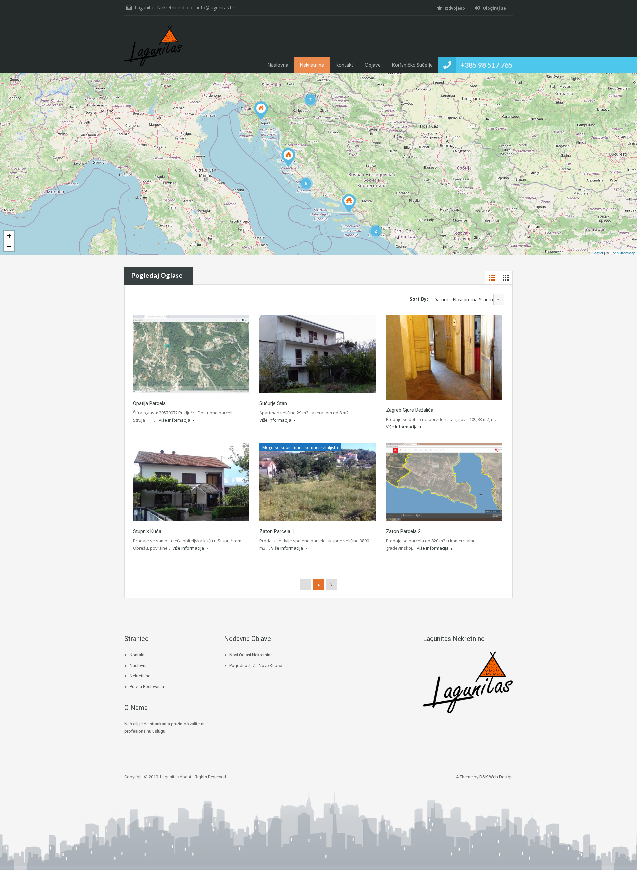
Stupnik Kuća (147, 531)
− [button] (9, 246)
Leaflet (597, 252)
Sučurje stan (273, 403)
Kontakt (344, 65)
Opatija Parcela (149, 403)
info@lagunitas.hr (215, 7)
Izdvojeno (455, 8)
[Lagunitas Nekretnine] (153, 49)
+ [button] (9, 236)
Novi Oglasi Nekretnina (251, 654)
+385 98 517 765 (487, 65)
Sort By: (419, 299)
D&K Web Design (496, 776)
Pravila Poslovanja (147, 686)
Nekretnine (312, 65)
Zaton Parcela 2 (403, 531)
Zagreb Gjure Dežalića (409, 410)
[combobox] (467, 299)
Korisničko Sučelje (412, 65)
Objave (373, 65)
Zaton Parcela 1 (276, 531)
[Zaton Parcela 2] (288, 157)
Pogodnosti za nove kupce (255, 665)
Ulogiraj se (494, 8)
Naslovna (277, 65)
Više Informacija (175, 420)
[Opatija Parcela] (261, 110)
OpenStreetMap (622, 252)
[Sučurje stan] (349, 203)
